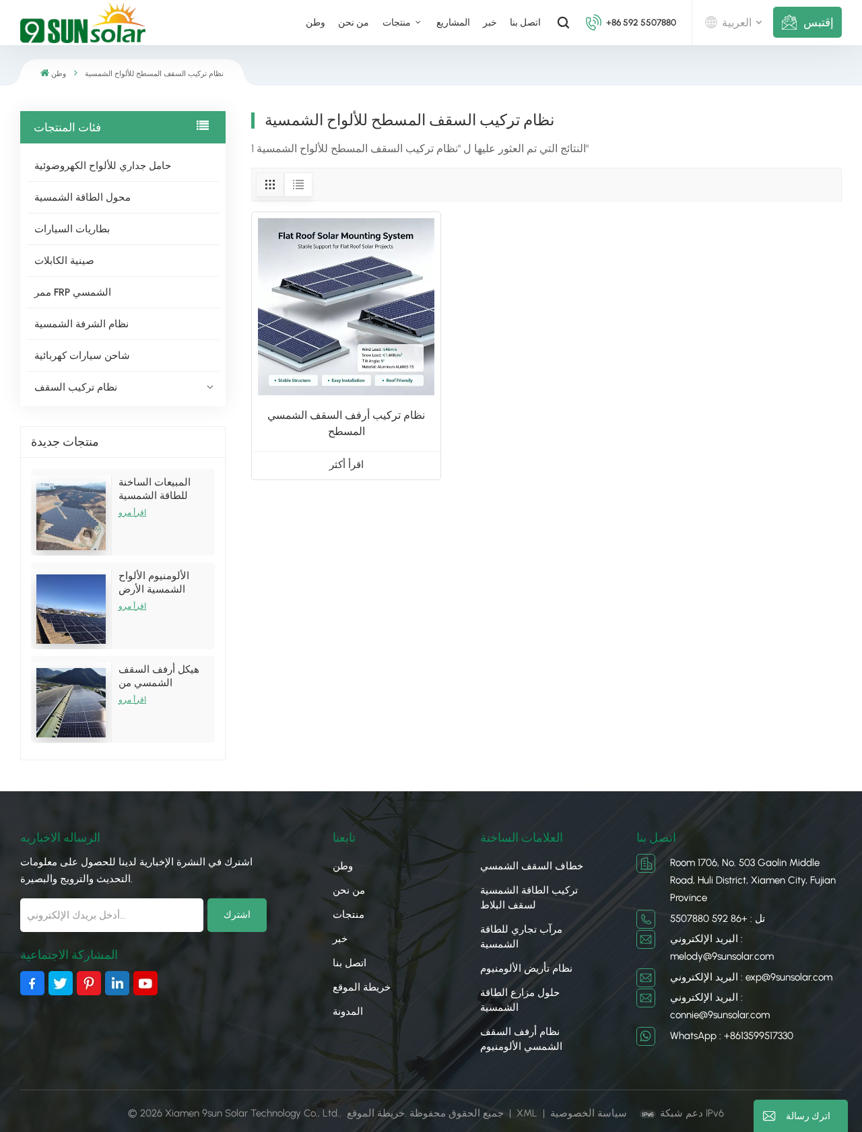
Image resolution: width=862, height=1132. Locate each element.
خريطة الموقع (362, 987)
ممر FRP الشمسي (72, 292)
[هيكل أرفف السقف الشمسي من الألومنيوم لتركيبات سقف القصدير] (71, 703)
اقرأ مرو (132, 512)
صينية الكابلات (64, 261)
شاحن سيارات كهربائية (82, 355)
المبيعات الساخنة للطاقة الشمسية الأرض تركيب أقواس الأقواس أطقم (161, 489)
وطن (315, 22)
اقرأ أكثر (346, 465)
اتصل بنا (525, 22)
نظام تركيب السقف (75, 387)
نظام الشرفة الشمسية (81, 324)
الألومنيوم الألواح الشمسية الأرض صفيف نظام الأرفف (160, 583)
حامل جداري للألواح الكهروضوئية (102, 166)
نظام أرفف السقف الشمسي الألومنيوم (521, 1039)
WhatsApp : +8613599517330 (731, 1036)
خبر (490, 22)
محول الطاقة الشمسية (82, 197)
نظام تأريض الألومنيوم (526, 968)
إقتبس (818, 22)
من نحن (353, 22)
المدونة (348, 1011)
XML (527, 1113)
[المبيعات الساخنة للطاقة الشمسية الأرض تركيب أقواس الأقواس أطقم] (71, 515)
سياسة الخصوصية (588, 1113)
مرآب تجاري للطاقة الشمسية (521, 936)
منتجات (398, 22)
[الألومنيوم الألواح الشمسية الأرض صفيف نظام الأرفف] (71, 609)
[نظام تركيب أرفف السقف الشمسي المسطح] (346, 306)
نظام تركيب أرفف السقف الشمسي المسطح (346, 423)
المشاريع (453, 22)
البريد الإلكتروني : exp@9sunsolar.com (751, 977)
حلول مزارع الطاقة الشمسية (520, 1000)
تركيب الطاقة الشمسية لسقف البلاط (529, 897)
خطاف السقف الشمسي (531, 866)
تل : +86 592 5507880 (717, 918)
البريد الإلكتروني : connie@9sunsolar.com (720, 1006)
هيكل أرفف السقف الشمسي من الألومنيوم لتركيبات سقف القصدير (159, 676)
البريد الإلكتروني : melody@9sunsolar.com (722, 947)
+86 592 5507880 (641, 22)
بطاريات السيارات (72, 229)
